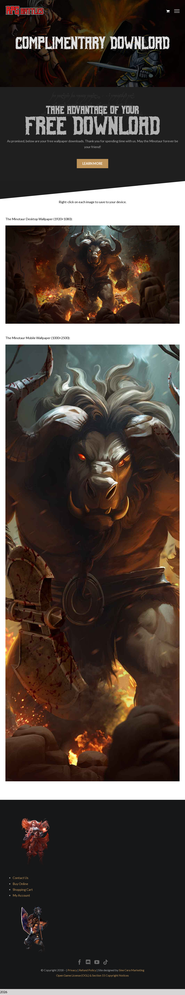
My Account (21, 895)
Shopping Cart (23, 890)
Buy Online (20, 884)
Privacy (72, 970)
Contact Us (20, 878)
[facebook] (79, 962)
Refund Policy (87, 970)
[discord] (88, 962)
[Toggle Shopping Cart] (168, 11)
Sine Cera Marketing (131, 970)
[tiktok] (105, 962)
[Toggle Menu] (177, 11)
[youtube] (96, 962)
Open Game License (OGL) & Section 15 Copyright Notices (92, 975)
